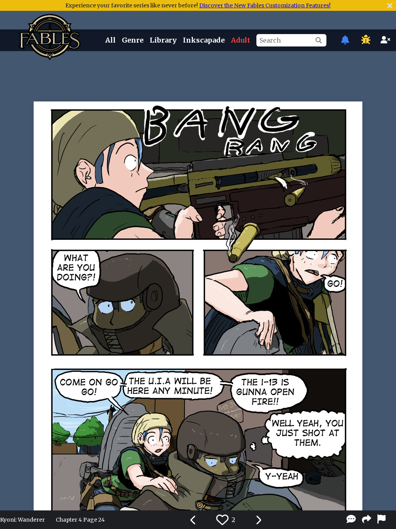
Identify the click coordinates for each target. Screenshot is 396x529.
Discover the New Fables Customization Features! (265, 5)
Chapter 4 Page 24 (80, 519)
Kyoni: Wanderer (22, 519)
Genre (132, 40)
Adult (240, 40)
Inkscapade (204, 40)
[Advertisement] (198, 74)
